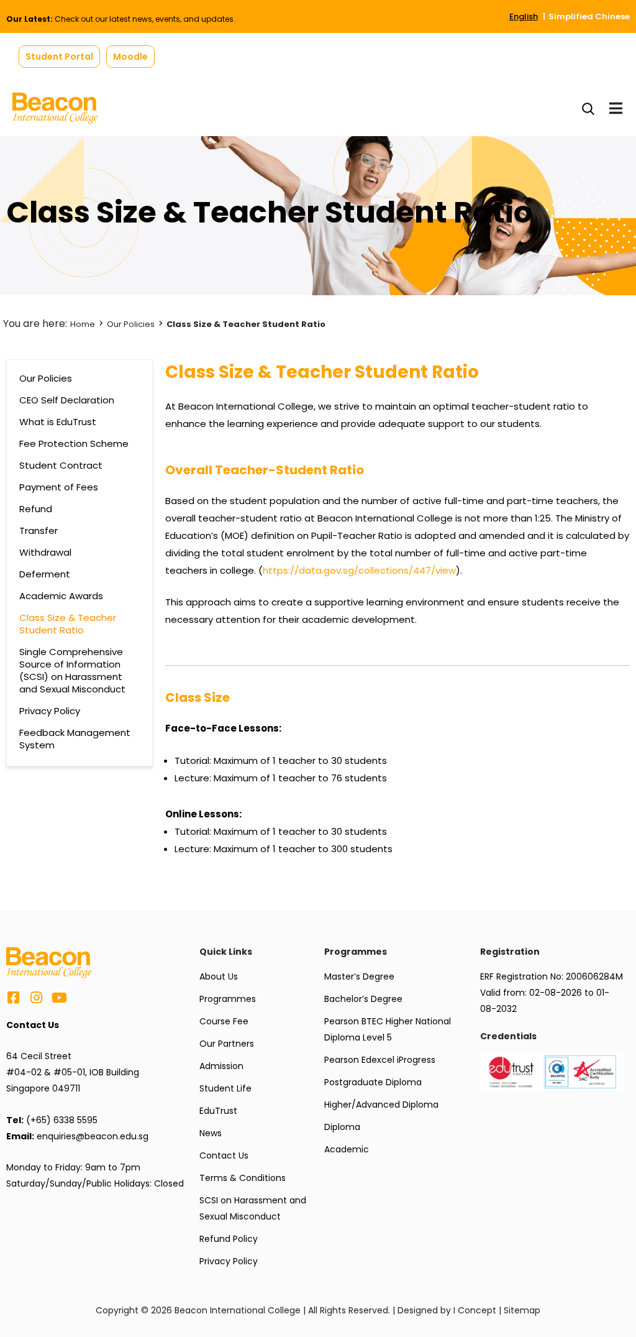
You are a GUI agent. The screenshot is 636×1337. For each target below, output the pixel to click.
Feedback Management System (74, 739)
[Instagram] (36, 997)
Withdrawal (45, 552)
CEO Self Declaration (66, 400)
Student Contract (60, 465)
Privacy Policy (49, 711)
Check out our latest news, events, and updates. (120, 19)
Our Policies (131, 324)
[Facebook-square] (13, 997)
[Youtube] (59, 997)
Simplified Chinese (589, 16)
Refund (35, 509)
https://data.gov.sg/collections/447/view (359, 570)
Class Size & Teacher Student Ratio (67, 624)
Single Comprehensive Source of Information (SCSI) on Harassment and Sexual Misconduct (72, 671)
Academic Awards (61, 596)
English (523, 16)
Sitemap (522, 1310)
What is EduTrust (57, 422)
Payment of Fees (58, 487)
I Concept (474, 1310)
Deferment (44, 574)
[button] (59, 56)
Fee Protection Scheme (74, 444)
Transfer (38, 531)
